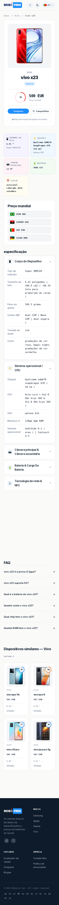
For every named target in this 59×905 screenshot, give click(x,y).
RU (23, 894)
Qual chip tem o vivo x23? (19, 616)
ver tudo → (9, 656)
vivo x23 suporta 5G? (16, 582)
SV (45, 894)
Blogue (7, 872)
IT (36, 894)
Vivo (17, 15)
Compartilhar (42, 111)
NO (49, 894)
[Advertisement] (29, 526)
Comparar (18, 111)
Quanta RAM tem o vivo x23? (21, 628)
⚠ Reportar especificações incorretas (29, 119)
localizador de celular (11, 860)
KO (5, 898)
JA (10, 898)
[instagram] (13, 840)
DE (27, 894)
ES (14, 894)
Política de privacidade (39, 865)
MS (32, 894)
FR (10, 894)
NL (41, 894)
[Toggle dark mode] (37, 5)
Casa (6, 15)
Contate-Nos (40, 858)
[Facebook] (6, 840)
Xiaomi (36, 826)
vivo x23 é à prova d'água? (20, 571)
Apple (36, 821)
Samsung (38, 815)
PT (19, 894)
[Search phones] (30, 5)
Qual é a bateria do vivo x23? (21, 594)
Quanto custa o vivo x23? (19, 605)
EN (5, 894)
